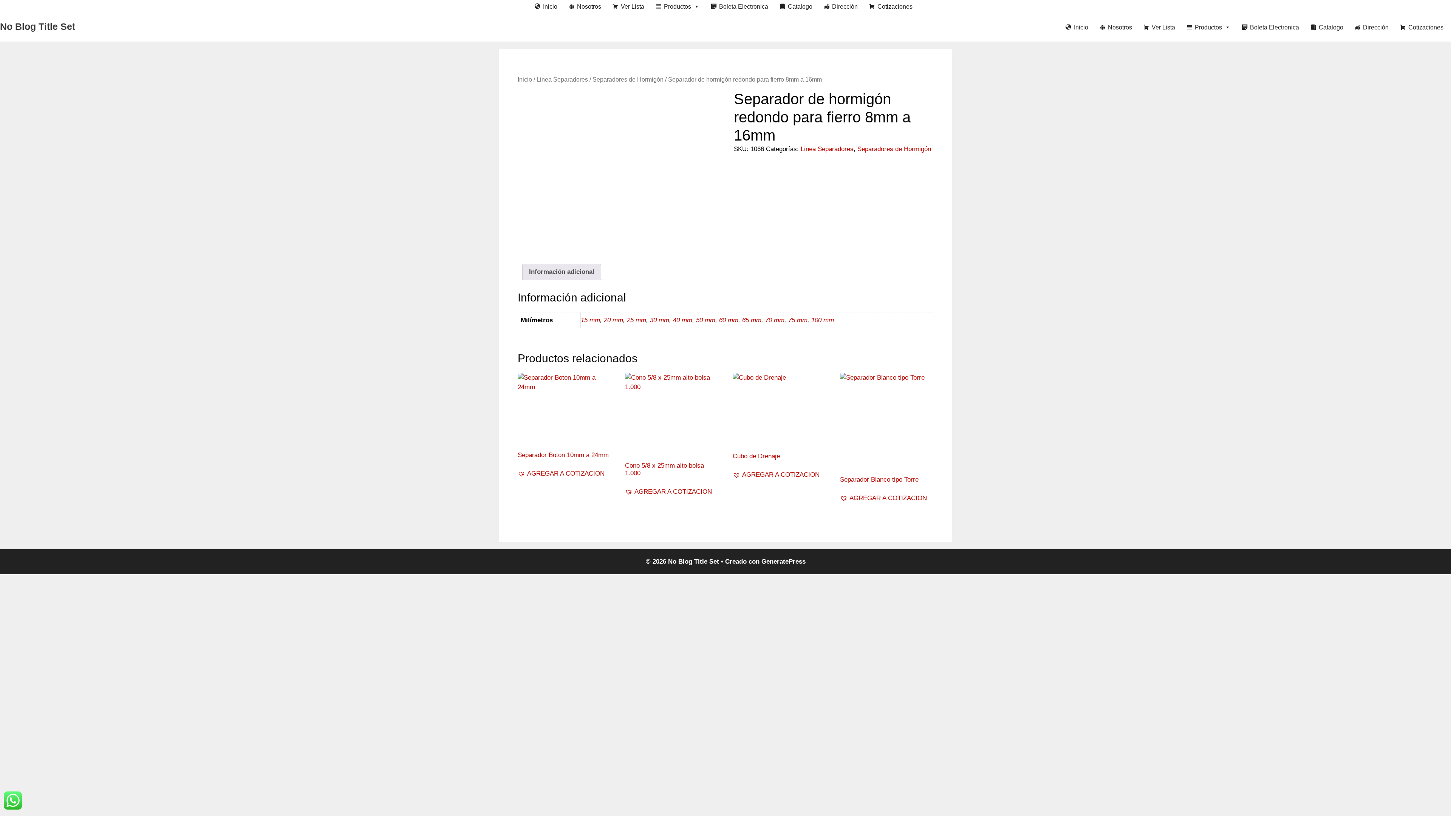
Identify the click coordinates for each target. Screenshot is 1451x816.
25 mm (636, 320)
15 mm (590, 320)
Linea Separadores (562, 79)
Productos (677, 6)
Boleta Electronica (743, 6)
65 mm (751, 320)
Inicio (550, 6)
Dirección (845, 6)
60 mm (728, 320)
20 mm (613, 320)
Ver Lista (632, 6)
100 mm (822, 320)
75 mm (797, 320)
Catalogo (800, 6)
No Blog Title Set (37, 26)
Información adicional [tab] (561, 271)
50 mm (705, 320)
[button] (561, 474)
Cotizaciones (895, 6)
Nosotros (589, 6)
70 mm (774, 320)
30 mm (659, 320)
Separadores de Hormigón (628, 79)
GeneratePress (783, 561)
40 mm (682, 320)
